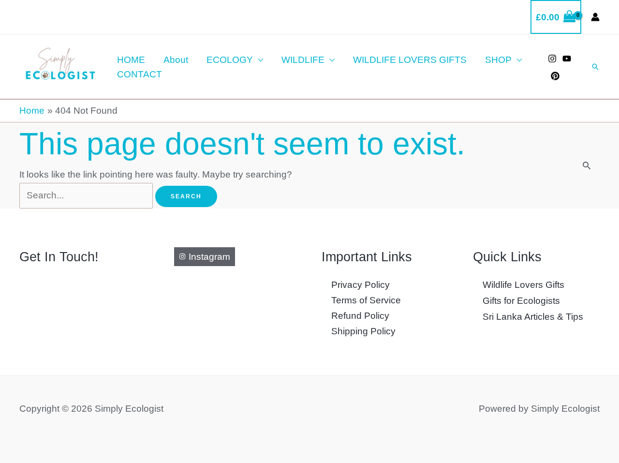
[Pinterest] (555, 76)
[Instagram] (552, 58)
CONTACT (139, 74)
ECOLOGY (229, 60)
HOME (131, 60)
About (175, 60)
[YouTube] (566, 58)
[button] (595, 66)
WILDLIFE (302, 60)
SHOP (498, 60)
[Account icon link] (595, 17)
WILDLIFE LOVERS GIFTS (410, 60)
